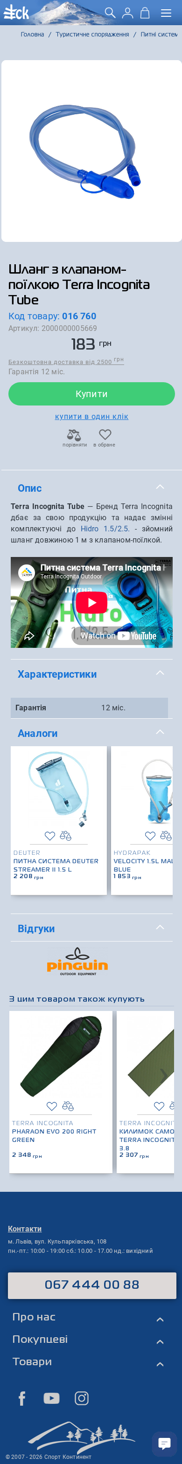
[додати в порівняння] (65, 836)
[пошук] (110, 16)
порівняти (74, 445)
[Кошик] (145, 16)
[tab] (92, 488)
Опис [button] (30, 488)
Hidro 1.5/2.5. (105, 528)
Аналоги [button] (37, 733)
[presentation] (162, 806)
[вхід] (127, 16)
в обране (104, 445)
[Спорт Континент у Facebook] (22, 1398)
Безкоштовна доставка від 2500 (66, 361)
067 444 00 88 (92, 1285)
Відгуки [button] (36, 928)
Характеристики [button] (57, 674)
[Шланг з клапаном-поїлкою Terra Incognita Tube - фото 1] (91, 151)
